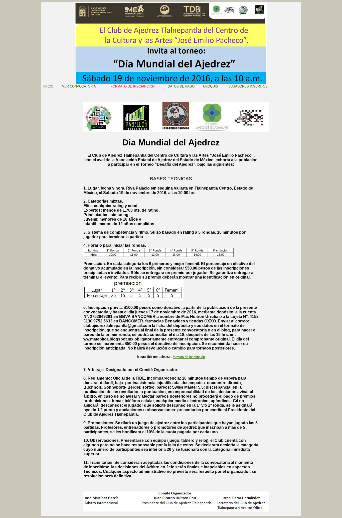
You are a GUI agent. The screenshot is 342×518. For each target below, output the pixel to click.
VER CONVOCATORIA (79, 86)
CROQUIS (210, 86)
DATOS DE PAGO (181, 86)
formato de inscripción (189, 357)
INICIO (48, 86)
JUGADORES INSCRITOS (248, 86)
